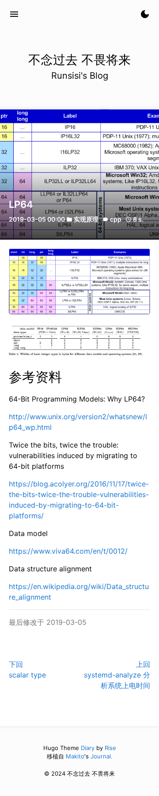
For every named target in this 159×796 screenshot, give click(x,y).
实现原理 (86, 219)
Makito (75, 756)
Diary (88, 747)
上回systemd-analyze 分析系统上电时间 (117, 675)
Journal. (102, 756)
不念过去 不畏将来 (66, 14)
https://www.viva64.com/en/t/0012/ (68, 551)
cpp (115, 219)
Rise (110, 747)
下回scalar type (27, 669)
